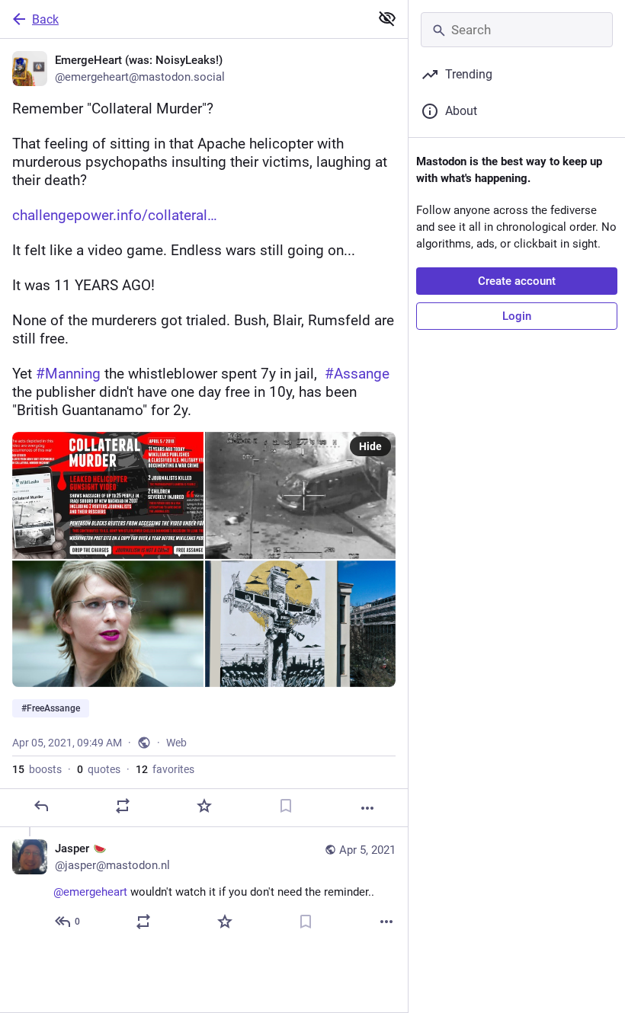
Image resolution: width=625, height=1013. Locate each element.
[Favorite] (204, 806)
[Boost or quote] (123, 806)
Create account (517, 281)
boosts (37, 769)
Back (45, 19)
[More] (367, 808)
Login (516, 316)
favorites (165, 769)
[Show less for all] (387, 18)
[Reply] (41, 806)
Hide (370, 446)
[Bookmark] (286, 806)
